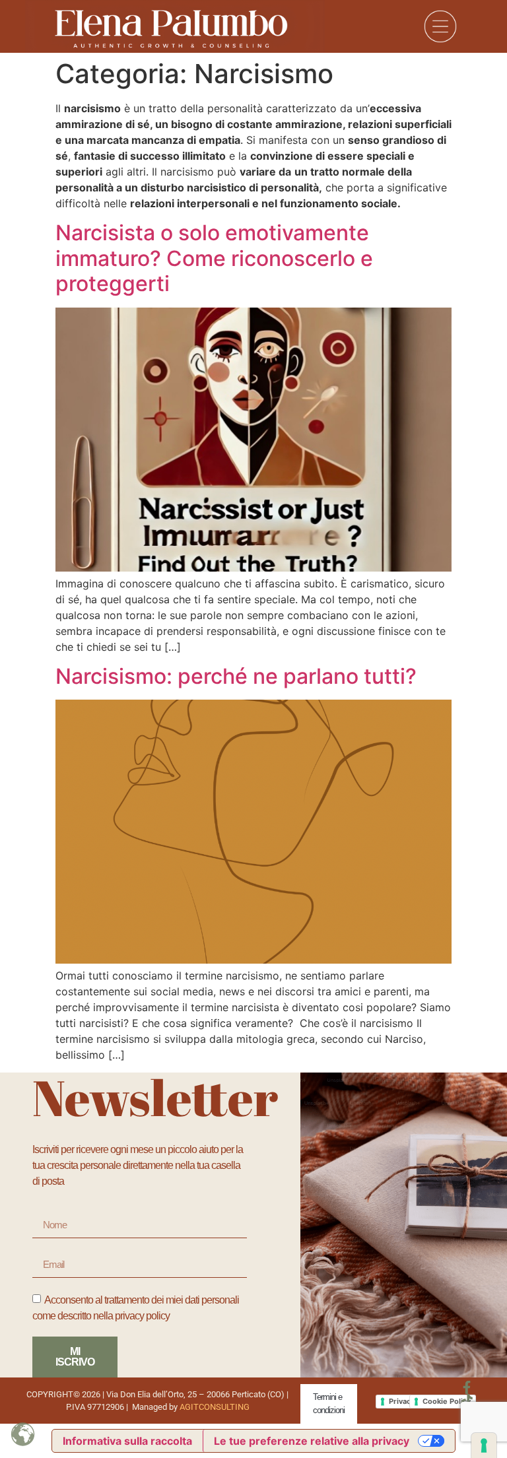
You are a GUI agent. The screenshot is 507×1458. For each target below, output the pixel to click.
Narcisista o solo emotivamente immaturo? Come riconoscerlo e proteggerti (214, 258)
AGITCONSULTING (215, 1407)
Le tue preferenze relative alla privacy (311, 1440)
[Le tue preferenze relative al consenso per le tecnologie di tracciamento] (483, 1445)
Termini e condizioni (329, 1403)
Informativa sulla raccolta (127, 1440)
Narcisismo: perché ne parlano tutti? (236, 676)
